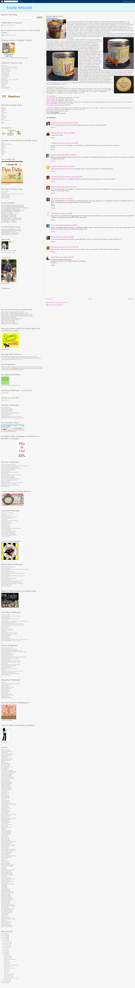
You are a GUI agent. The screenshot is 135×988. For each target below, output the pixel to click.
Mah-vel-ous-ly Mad (9, 973)
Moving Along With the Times (9, 634)
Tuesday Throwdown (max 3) (9, 535)
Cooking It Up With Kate (7, 772)
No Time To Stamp (6, 635)
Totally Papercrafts (6, 675)
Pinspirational (5, 524)
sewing (3, 885)
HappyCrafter (55, 247)
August (6, 947)
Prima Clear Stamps (6, 864)
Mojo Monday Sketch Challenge (55, 105)
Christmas (4, 768)
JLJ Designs (4, 822)
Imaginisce (4, 817)
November (7, 943)
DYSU (3, 793)
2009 (4, 982)
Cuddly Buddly (5, 775)
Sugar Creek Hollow (6, 693)
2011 (4, 938)
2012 (4, 937)
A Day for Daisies (5, 751)
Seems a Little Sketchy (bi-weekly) (10, 478)
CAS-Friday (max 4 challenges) (9, 649)
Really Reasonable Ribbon (8, 666)
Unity (2, 916)
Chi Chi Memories (6, 766)
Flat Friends (4, 797)
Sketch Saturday (5, 691)
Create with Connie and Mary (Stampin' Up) (13, 625)
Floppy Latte (4, 800)
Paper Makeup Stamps (7, 850)
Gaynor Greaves (5, 70)
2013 (4, 935)
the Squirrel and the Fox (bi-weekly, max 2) (12, 417)
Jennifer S (4, 112)
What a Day (7, 969)
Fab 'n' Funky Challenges (8, 572)
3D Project (4, 750)
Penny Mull (4, 82)
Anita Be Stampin (6, 759)
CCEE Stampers (5, 617)
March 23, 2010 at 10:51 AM (67, 187)
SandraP (3, 84)
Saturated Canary (6, 638)
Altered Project (53, 113)
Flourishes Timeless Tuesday (9, 517)
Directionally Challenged (9, 959)
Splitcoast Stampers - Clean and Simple (12, 482)
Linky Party (4, 519)
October (6, 944)
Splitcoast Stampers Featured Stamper (11, 416)
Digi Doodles (4, 781)
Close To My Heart (6, 770)
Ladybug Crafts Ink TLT (7, 518)
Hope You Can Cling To (7, 814)
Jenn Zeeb (4, 192)
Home (90, 299)
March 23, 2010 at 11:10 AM (63, 198)
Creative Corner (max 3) (7, 654)
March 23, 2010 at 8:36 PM (68, 225)
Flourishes (4, 801)
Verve (2, 920)
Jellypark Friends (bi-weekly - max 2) (11, 662)
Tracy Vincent (5, 88)
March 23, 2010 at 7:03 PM (63, 213)
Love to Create (5, 471)
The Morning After (8, 956)
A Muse (3, 752)
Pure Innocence (5, 866)
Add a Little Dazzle (6, 753)
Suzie (2, 154)
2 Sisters (3, 682)
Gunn (2, 145)
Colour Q (3, 514)
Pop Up (3, 862)
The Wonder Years (8, 975)
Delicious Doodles (6, 777)
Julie (52, 213)
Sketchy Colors (5, 415)
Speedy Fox (4, 692)
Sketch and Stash (6, 481)
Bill (2, 761)
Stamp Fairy (4, 894)
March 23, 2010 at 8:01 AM (73, 176)
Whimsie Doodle (5, 925)
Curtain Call (4, 627)
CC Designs (4, 765)
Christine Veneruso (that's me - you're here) (12, 194)
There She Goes (5, 912)
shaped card (4, 889)
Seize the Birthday (6, 667)
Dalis (2, 119)
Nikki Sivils (4, 846)
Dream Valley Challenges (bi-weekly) (11, 468)
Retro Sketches (5, 690)
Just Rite (3, 823)
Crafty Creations (51, 100)
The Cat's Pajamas (6, 529)
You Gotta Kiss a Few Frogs (10, 978)
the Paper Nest (5, 909)
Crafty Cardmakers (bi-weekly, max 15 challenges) (14, 465)
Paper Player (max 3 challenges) (10, 412)
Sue (2, 153)
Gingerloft (4, 805)
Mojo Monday (5, 473)
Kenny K (3, 826)
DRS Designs (5, 790)
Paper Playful (4, 392)
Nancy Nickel (4, 80)
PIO (2, 859)
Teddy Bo (3, 907)
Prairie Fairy (4, 863)
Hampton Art (4, 810)
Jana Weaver (55, 122)
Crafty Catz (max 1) (6, 653)
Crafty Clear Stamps (6, 773)
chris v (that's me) (6, 120)
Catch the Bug (5, 686)
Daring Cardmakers (6, 655)
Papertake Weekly (6, 522)
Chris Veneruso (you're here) (9, 66)
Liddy (2, 828)
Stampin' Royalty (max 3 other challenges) (12, 583)
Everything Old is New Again (10, 965)
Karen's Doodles (5, 824)
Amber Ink (4, 756)
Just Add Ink (4, 663)
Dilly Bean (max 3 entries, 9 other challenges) (13, 657)
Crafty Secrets (5, 774)
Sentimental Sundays (7, 414)
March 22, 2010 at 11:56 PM (67, 154)
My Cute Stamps (5, 842)
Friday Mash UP (5, 659)
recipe (3, 868)
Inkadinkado (4, 819)
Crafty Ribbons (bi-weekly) (8, 622)
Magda (53, 257)
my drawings (4, 844)
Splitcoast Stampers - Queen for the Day (12, 671)
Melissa (3, 107)
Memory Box (4, 837)
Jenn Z (3, 114)
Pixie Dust (4, 860)
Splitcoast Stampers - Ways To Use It (11, 640)
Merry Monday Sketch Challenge (10, 472)
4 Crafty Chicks (5, 614)
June (5, 950)
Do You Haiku (7, 966)
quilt (2, 867)
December (7, 941)
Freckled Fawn (5, 802)
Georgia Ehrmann (6, 71)
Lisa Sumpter (4, 77)
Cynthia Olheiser (5, 69)
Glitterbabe (4, 806)
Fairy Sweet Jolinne (8, 976)
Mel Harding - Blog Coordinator (9, 79)
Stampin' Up (4, 895)
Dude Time (4, 792)
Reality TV (6, 960)
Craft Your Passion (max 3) (8, 464)
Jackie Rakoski (5, 196)
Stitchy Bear (4, 903)
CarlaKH (54, 166)
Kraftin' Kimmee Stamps (7, 687)
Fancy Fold (4, 796)
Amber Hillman (5, 198)
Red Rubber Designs (7, 869)
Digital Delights (5, 783)
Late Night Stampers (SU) (8, 469)
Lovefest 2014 (5, 832)
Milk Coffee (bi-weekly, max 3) (9, 632)
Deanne (3, 117)
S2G (2, 876)
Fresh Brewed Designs (7, 804)
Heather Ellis (4, 811)
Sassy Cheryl (4, 877)
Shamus (3, 888)
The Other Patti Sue (57, 176)
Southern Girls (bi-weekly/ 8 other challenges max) (14, 639)
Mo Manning (4, 840)
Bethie (3, 123)
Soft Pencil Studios (6, 891)
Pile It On (3, 854)
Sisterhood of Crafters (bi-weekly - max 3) (12, 581)
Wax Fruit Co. (4, 922)
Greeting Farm (5, 808)
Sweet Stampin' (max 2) (7, 695)
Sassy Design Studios (7, 879)
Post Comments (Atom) (61, 302)
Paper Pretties (5, 577)
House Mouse (5, 815)
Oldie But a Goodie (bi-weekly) (9, 520)
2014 (4, 934)
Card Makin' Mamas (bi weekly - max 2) (11, 650)
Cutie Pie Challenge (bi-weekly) (9, 467)
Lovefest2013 (5, 833)
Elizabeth (3, 116)
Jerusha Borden (5, 75)
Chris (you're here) (6, 144)
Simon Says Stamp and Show (9, 480)
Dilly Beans (4, 784)
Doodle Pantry (5, 787)
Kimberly (3, 110)
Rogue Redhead (5, 873)
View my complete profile (8, 252)
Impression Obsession (7, 818)
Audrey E (3, 65)
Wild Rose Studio (6, 926)
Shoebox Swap (7, 957)
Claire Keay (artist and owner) (9, 68)
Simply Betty (4, 890)
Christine (54, 154)
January (6, 981)
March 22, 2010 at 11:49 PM (69, 143)
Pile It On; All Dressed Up (8, 855)
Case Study (4, 620)
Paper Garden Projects (7, 849)
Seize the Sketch (5, 527)
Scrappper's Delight (6, 884)
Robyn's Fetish (5, 872)
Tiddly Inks (4, 913)
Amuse (3, 757)
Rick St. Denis (5, 871)
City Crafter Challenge (7, 513)
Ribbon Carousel (5, 526)
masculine (4, 835)
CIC (2, 769)
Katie (2, 111)
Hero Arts (3, 813)
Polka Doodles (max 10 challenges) (10, 664)
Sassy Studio (4, 880)
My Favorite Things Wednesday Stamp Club (13, 575)
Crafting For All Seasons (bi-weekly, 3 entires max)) (15, 569)
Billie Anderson (5, 195)
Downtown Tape (5, 788)
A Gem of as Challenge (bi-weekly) (10, 683)
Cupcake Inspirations (7, 408)
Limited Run (4, 830)
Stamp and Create (6, 893)
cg (2, 121)
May (5, 952)
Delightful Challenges (7, 630)
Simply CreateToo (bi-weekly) (9, 668)
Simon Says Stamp (6, 579)
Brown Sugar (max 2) (7, 647)
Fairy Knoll (4, 795)
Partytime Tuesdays (6, 523)
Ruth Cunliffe (4, 83)
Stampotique (4, 900)
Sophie (3, 86)
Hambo (3, 809)
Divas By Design (5, 570)
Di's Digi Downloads (6, 778)
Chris (12, 242)
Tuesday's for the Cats (9, 968)
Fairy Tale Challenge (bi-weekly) (10, 658)
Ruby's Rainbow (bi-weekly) (8, 578)
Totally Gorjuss (5, 696)
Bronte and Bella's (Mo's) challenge (10, 616)
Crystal (53, 237)
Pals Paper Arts (5, 636)
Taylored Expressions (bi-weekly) (10, 673)
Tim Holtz (3, 915)
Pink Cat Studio (5, 857)
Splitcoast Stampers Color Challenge (11, 528)
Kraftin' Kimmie (5, 827)
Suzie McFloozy (5, 87)
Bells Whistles (5, 760)
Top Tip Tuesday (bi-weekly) (8, 531)
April (5, 953)
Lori (52, 198)
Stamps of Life (5, 902)
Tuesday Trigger (5, 536)
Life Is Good (7, 970)
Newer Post (49, 299)
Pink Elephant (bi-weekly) (8, 477)
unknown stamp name (7, 918)
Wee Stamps (4, 924)
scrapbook (4, 882)
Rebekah (3, 152)
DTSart (3, 791)
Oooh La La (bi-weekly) (7, 476)
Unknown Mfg (5, 917)
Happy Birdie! (7, 962)
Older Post (131, 299)
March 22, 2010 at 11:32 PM (69, 122)
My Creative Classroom (7, 841)
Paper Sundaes (50, 99)
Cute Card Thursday (6, 629)
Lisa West (4, 78)
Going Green (7, 963)
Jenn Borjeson (5, 73)
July (5, 949)
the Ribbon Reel (5, 486)
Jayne (3, 148)
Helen (3, 115)
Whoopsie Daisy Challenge (8, 483)
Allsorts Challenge (6, 684)
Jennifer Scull (5, 74)
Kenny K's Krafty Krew (7, 410)
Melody (53, 133)
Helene (3, 146)
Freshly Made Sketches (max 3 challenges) (12, 573)
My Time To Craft (5, 688)
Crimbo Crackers (5, 626)
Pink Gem (4, 858)
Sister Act (3, 669)
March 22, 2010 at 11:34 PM (66, 133)
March (6, 954)
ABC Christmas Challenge (8, 566)
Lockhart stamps (5, 831)
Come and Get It (5, 407)
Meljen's (3, 836)
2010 (4, 940)
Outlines (3, 848)
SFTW (3, 886)
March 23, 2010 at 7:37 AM (66, 166)
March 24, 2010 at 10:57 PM (70, 247)
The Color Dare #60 (52, 102)
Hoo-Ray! (6, 972)
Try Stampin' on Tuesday (8, 532)
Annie (2, 142)
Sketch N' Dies (5, 400)
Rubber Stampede (6, 875)
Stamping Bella (5, 897)
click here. (19, 359)
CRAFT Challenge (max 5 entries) (10, 618)
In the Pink (4, 631)
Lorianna (3, 108)
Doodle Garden (5, 786)
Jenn (2, 149)
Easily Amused (19, 7)
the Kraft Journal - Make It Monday (10, 485)
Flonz (2, 799)
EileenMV (54, 187)
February (6, 979)
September (7, 946)
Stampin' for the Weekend (8, 672)
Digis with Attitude (6, 782)
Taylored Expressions (7, 906)
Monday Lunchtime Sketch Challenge (11, 474)
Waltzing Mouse (5, 921)
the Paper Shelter (6, 586)
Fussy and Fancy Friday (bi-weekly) (10, 660)
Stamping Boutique (6, 898)
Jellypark (3, 821)
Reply (53, 127)
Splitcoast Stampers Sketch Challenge (11, 582)
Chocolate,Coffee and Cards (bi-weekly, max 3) (14, 651)
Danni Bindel (4, 191)
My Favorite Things (52, 97)
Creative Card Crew (6, 515)
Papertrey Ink (4, 853)
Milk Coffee (4, 839)
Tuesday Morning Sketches (8, 533)
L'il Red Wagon (5, 574)
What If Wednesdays (6, 584)
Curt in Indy (55, 225)
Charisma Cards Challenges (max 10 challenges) (14, 621)
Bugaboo (3, 763)
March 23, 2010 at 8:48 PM (65, 237)
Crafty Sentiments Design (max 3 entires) (12, 623)
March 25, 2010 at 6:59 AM (65, 257)
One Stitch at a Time (6, 411)
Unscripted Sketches (6, 697)
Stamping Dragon (6, 899)
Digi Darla (4, 779)
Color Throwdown (6, 568)
